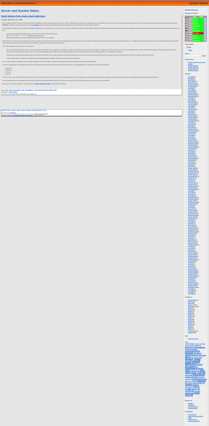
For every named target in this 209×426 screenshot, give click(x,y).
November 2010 (192, 272)
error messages (39, 90)
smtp (188, 385)
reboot (201, 381)
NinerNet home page (191, 10)
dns (200, 355)
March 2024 (191, 101)
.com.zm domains (200, 343)
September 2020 (192, 130)
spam (195, 385)
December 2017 (192, 171)
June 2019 (191, 151)
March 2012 (191, 251)
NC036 (15, 92)
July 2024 (190, 98)
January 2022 (192, 117)
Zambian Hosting (193, 406)
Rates (18, 110)
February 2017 (192, 182)
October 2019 (192, 145)
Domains (190, 301)
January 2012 (192, 254)
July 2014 (190, 220)
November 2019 (192, 143)
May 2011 (190, 264)
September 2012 (192, 244)
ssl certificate (192, 388)
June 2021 (191, 124)
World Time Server (193, 338)
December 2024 (192, 94)
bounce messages (14, 90)
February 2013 (192, 241)
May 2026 (190, 78)
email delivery (29, 90)
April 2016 (191, 194)
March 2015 (191, 209)
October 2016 (192, 187)
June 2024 (191, 99)
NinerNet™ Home (5, 110)
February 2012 (192, 253)
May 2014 (190, 223)
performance (199, 379)
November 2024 (192, 96)
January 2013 (192, 243)
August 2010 (191, 277)
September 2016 (192, 189)
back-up (198, 345)
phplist (190, 381)
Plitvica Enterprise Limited (195, 416)
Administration (192, 300)
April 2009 (191, 293)
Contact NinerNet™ (37, 110)
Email (10, 92)
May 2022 (190, 112)
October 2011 (192, 258)
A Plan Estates (192, 414)
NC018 (190, 309)
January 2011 (192, 269)
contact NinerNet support (43, 84)
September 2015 (192, 202)
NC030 (190, 318)
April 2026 (191, 80)
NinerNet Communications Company (23, 115)
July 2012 (190, 246)
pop (194, 381)
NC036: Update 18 (193, 70)
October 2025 (192, 86)
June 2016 (191, 192)
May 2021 (190, 125)
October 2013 (192, 230)
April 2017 (191, 181)
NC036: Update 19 (193, 69)
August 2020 (191, 132)
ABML (190, 417)
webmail (189, 393)
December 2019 (192, 142)
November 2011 (192, 256)
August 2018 (191, 160)
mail (46, 90)
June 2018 (191, 163)
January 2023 (192, 109)
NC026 (190, 314)
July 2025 (190, 88)
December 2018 (192, 158)
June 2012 (191, 248)
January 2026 (192, 83)
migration (199, 375)
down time (193, 359)
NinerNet (190, 403)
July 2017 (190, 179)
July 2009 (190, 289)
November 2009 (192, 284)
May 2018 (190, 165)
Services (13, 110)
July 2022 (190, 111)
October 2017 (192, 174)
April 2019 (191, 153)
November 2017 (192, 173)
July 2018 (190, 161)
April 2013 (191, 238)
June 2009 (191, 290)
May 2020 (190, 137)
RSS (189, 47)
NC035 (190, 322)
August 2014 (191, 218)
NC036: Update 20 (193, 67)
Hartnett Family (192, 419)
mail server (198, 372)
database (195, 355)
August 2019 (191, 148)
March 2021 (191, 127)
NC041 (190, 329)
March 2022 (191, 114)
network (201, 377)
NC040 (190, 327)
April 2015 (191, 207)
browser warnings (191, 349)
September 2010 (192, 275)
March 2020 (191, 138)
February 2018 (192, 168)
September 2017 (192, 176)
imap (200, 368)
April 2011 (191, 266)
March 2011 (191, 267)
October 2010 (192, 274)
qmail (54, 90)
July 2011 (190, 262)
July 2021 (190, 122)
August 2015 (191, 204)
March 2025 (191, 91)
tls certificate (192, 390)
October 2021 (192, 119)
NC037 (190, 326)
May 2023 (190, 107)
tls (196, 389)
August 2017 (191, 178)
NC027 (190, 316)
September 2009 (192, 287)
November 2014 (192, 215)
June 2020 (191, 135)
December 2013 (192, 228)
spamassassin (189, 387)
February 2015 (192, 210)
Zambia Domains (193, 408)
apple (6, 90)
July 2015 (190, 205)
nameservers (191, 377)
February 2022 (192, 116)
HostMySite (191, 405)
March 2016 (191, 196)
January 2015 (192, 212)
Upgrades (191, 332)
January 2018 (192, 169)
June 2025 (191, 89)
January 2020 (192, 140)
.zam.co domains (190, 345)
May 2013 (190, 236)
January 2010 (192, 282)
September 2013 (192, 231)
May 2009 (190, 292)
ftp (197, 367)
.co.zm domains (190, 344)
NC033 (190, 321)
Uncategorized (192, 331)
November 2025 (192, 85)
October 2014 (192, 217)
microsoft (188, 375)
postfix (50, 90)
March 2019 (191, 155)
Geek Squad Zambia (194, 421)
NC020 (190, 311)
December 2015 (192, 197)
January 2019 (192, 156)
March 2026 (191, 81)
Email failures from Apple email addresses (23, 16)
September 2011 (192, 259)
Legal (44, 110)
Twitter (190, 50)
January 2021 (192, 129)
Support (23, 110)
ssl (194, 387)
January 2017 (192, 184)
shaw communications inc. (197, 383)
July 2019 (190, 150)
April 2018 (191, 166)
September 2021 (192, 120)
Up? (205, 19)
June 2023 (191, 106)
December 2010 (192, 271)
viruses (197, 391)
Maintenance (191, 306)
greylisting (36, 25)
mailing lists (194, 371)
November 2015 (192, 199)
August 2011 (191, 261)
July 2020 (190, 133)
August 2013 (191, 233)
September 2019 (192, 147)
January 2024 (192, 104)
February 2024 (192, 102)
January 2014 (192, 227)
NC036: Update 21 (193, 65)
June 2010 (191, 280)
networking (188, 379)
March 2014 (191, 225)
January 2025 (192, 93)
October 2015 (192, 200)
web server (192, 394)
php (186, 381)
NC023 (190, 313)
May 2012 (190, 249)
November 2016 (192, 186)
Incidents (190, 305)
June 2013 (191, 235)
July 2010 (190, 279)
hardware (191, 368)
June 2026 (191, 76)
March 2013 (191, 240)
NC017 (190, 308)
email (22, 90)
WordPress (13, 112)
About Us (28, 110)
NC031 (190, 319)
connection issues (192, 352)
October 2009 (192, 285)
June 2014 (191, 222)
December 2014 (192, 213)
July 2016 (190, 191)
